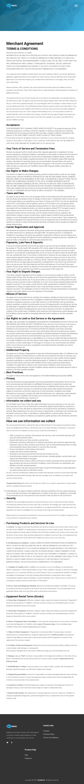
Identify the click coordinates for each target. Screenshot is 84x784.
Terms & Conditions (51, 738)
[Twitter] (7, 743)
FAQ (26, 755)
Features (28, 758)
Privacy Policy (48, 734)
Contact (46, 731)
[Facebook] (12, 743)
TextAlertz (41, 780)
